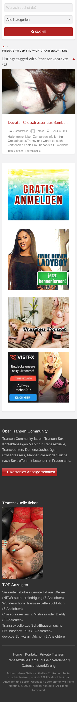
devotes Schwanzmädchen (22, 636)
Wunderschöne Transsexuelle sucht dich (33, 603)
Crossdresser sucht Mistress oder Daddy (34, 614)
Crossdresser (20, 131)
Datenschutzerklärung (38, 666)
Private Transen (52, 654)
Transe (40, 131)
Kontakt (31, 654)
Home (17, 654)
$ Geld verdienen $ (55, 660)
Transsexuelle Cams (22, 660)
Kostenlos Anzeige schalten (32, 472)
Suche (40, 31)
